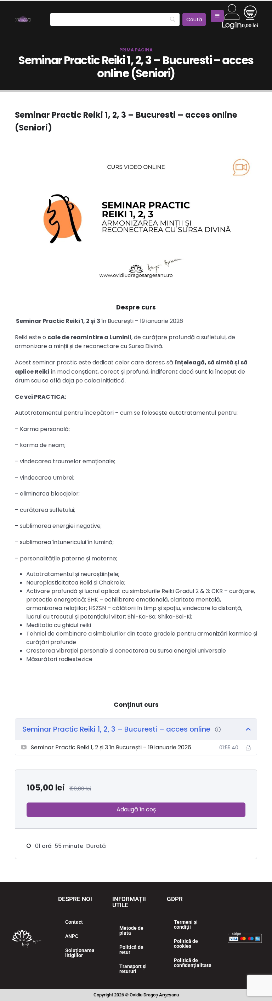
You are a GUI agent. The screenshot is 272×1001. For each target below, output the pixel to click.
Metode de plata (131, 930)
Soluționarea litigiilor (80, 952)
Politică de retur (131, 949)
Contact (74, 922)
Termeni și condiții (186, 924)
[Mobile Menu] (217, 16)
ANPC (71, 936)
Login (231, 24)
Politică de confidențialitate (192, 962)
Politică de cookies (186, 943)
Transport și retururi (133, 968)
